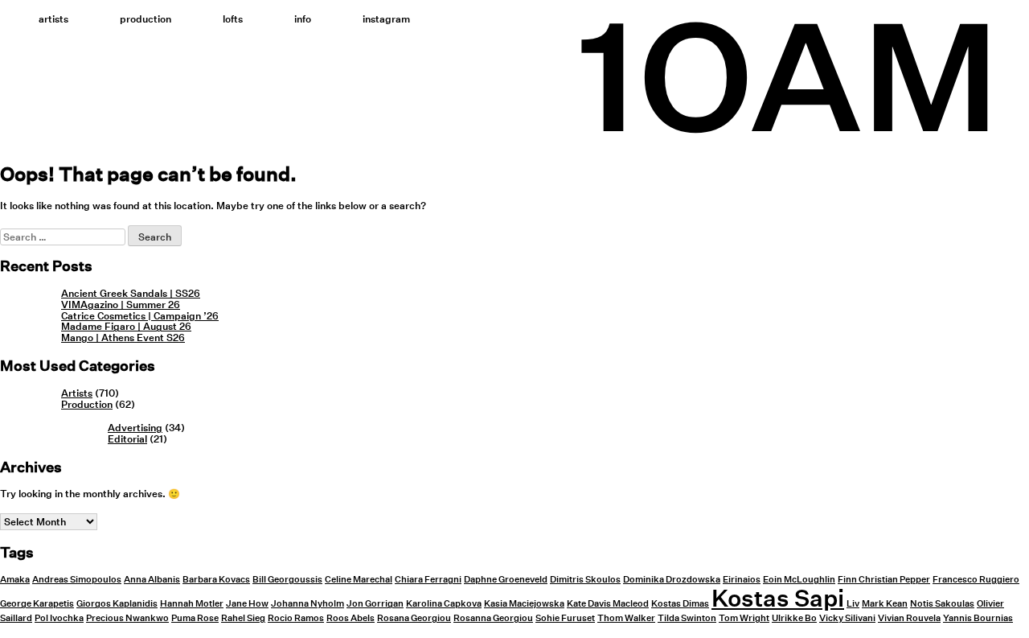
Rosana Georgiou (414, 618)
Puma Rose (195, 618)
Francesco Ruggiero (976, 580)
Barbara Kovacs (216, 580)
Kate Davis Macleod (608, 604)
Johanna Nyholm (307, 604)
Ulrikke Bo (794, 618)
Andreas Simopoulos (76, 580)
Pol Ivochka (59, 618)
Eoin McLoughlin (799, 580)
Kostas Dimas (680, 604)
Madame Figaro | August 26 (126, 326)
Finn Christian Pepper (884, 580)
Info (302, 19)
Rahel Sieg (243, 618)
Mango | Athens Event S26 (123, 337)
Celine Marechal (358, 580)
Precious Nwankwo (127, 618)
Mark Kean (885, 604)
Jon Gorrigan (375, 604)
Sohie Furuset (565, 618)
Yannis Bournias (978, 618)
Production (145, 19)
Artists (53, 19)
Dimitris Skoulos (585, 580)
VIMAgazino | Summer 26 (120, 304)
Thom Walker (626, 618)
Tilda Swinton (687, 618)
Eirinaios (741, 580)
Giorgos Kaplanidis (117, 604)
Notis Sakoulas (942, 604)
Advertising (135, 427)
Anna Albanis (152, 580)
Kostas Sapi (777, 597)
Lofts (233, 19)
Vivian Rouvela (909, 618)
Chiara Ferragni (428, 580)
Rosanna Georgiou (493, 618)
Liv (853, 604)
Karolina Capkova (444, 604)
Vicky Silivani (847, 618)
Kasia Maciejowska (524, 604)
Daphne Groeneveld (505, 580)
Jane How (247, 604)
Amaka (15, 580)
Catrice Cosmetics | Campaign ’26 (140, 316)
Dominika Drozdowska (671, 580)
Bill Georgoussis (287, 580)
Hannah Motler (191, 604)
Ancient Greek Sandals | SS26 (130, 293)
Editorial (127, 439)
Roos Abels (350, 618)
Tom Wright (744, 618)
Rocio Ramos (296, 618)
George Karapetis (37, 604)
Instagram (386, 19)
